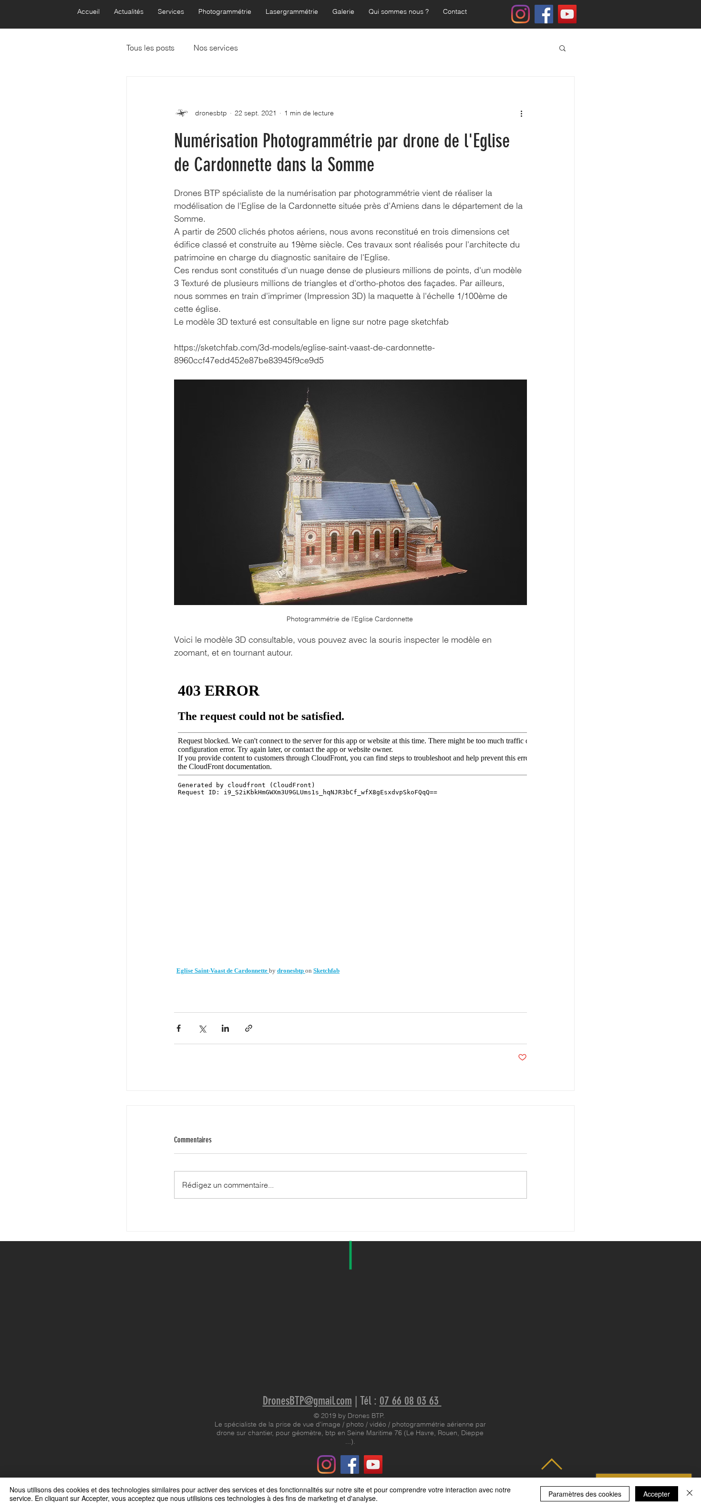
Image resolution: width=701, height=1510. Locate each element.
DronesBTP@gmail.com (307, 1400)
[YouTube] (567, 14)
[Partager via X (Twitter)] (201, 1028)
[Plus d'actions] (521, 113)
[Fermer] (689, 1493)
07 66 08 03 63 (411, 1400)
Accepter (656, 1494)
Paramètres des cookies (584, 1494)
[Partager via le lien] (248, 1028)
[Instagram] (520, 14)
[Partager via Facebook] (178, 1028)
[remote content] (350, 824)
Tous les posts (150, 47)
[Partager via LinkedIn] (225, 1028)
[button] (224, 12)
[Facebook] (544, 14)
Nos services (216, 47)
